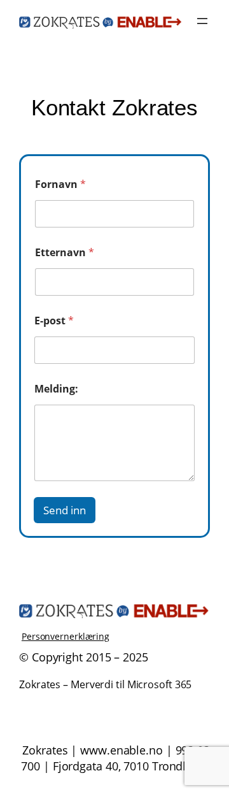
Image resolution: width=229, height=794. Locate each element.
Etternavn (64, 253)
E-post (54, 321)
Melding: (56, 389)
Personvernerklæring (65, 636)
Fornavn (60, 184)
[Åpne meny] (202, 21)
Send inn (64, 510)
